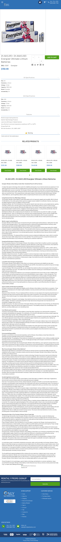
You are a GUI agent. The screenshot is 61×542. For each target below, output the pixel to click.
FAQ (23, 509)
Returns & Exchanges (27, 500)
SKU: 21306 (34, 162)
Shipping (24, 498)
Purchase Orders (46, 496)
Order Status (45, 494)
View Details (8, 170)
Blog (23, 514)
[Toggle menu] (2, 2)
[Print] (35, 65)
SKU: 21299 (49, 162)
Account (24, 507)
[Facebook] (32, 65)
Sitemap (36, 540)
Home (23, 494)
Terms (31, 540)
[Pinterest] (43, 65)
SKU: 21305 (3, 162)
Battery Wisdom (26, 503)
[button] (40, 2)
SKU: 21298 (19, 162)
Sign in (24, 505)
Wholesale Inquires (46, 498)
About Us (24, 496)
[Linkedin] (40, 65)
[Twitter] (38, 65)
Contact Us (25, 512)
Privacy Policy (26, 540)
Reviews (24, 516)
